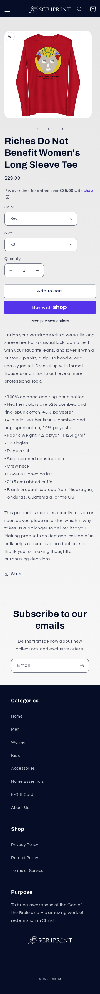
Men (15, 729)
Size (8, 233)
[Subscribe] (82, 665)
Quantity (12, 259)
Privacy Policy (24, 845)
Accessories (23, 768)
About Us (20, 808)
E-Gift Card (22, 795)
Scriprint (55, 979)
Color (9, 207)
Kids (15, 756)
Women (18, 742)
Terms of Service (27, 871)
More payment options (50, 321)
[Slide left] (37, 129)
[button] (7, 9)
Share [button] (17, 574)
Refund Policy (24, 858)
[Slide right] (62, 129)
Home (17, 716)
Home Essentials (27, 781)
